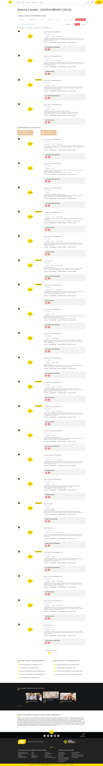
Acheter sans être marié (66, 701)
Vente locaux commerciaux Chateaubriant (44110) (32, 671)
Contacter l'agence (46, 49)
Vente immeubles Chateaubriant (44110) (30, 677)
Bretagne (20, 754)
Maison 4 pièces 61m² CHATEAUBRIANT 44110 (53, 31)
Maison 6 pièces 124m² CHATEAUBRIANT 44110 (53, 455)
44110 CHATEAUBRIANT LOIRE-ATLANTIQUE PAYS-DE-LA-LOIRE (60, 42)
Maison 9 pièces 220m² (48, 625)
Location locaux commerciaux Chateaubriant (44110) (69, 671)
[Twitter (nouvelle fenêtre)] (51, 736)
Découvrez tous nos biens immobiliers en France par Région (32, 750)
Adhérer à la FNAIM (99, 2)
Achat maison (61, 752)
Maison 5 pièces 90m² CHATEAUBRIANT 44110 (53, 212)
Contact (38, 764)
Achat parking (61, 754)
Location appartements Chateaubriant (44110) (67, 664)
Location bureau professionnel (78, 754)
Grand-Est (33, 754)
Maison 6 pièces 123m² (48, 260)
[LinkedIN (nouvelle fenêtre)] (58, 736)
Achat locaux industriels (63, 760)
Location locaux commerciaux (77, 756)
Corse (32, 752)
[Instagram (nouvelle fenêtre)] (48, 736)
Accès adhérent (71, 764)
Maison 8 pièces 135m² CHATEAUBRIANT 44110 (53, 430)
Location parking (75, 757)
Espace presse (64, 764)
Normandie (47, 752)
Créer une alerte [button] (81, 19)
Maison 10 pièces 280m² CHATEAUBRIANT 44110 (53, 600)
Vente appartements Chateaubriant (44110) (31, 664)
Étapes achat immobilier (31, 701)
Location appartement (76, 752)
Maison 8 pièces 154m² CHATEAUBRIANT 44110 (53, 382)
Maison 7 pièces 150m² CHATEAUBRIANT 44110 (53, 479)
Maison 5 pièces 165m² (48, 503)
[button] (18, 3)
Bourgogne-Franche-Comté (23, 753)
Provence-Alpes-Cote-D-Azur (50, 757)
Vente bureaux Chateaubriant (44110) (29, 667)
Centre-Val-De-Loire (22, 756)
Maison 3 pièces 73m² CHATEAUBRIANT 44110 (53, 104)
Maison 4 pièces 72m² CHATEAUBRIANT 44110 (53, 139)
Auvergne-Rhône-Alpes (22, 752)
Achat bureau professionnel (63, 758)
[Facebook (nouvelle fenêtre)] (44, 736)
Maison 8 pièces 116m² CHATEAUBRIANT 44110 (53, 333)
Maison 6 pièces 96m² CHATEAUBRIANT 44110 (53, 309)
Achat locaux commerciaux (63, 757)
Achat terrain (60, 756)
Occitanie (46, 754)
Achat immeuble (61, 761)
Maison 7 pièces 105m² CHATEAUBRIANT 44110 (53, 236)
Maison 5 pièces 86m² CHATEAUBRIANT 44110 (53, 188)
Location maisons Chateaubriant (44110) (66, 667)
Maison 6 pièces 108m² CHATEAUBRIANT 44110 (53, 285)
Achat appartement (62, 753)
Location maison (75, 753)
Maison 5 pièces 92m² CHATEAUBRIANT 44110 (53, 163)
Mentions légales (32, 764)
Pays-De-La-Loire (48, 756)
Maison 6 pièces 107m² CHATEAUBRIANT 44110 (53, 406)
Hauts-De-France (34, 756)
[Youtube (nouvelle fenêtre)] (55, 736)
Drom (32, 753)
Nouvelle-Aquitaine (48, 753)
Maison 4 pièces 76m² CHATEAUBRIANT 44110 (53, 80)
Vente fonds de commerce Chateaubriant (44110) (32, 674)
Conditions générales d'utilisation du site (48, 764)
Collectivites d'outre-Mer (22, 757)
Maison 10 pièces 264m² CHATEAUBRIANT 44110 (53, 552)
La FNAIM (58, 764)
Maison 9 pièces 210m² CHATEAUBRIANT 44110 (53, 576)
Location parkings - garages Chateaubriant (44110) (69, 674)
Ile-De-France (34, 757)
